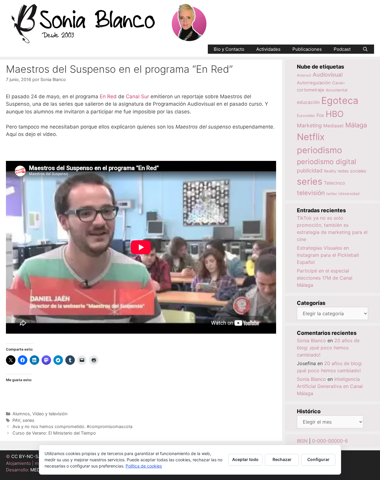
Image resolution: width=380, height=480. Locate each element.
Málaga (356, 125)
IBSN (302, 441)
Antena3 (304, 75)
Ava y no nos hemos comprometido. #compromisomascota (72, 426)
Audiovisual (328, 74)
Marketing (309, 125)
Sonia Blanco (311, 340)
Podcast (342, 49)
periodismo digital (326, 161)
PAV (16, 420)
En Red (108, 96)
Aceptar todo (245, 459)
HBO (334, 114)
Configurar (318, 459)
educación (308, 102)
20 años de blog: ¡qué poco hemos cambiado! (328, 348)
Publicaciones (307, 49)
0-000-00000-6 (330, 441)
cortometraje (310, 90)
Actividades (268, 49)
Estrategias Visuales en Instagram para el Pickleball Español (328, 255)
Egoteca (339, 100)
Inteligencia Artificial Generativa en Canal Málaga (330, 386)
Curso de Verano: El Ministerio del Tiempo (54, 432)
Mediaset (333, 126)
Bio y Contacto (229, 49)
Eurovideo (306, 115)
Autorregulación (314, 82)
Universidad (349, 193)
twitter (331, 193)
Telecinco (334, 183)
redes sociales (352, 170)
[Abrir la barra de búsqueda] (365, 49)
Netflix (311, 136)
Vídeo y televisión (49, 413)
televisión (311, 193)
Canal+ (338, 82)
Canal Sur (137, 96)
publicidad (309, 170)
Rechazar (282, 459)
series (28, 420)
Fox (320, 115)
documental (336, 90)
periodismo (319, 150)
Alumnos (21, 413)
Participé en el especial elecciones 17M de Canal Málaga (324, 278)
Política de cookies (144, 465)
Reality (330, 171)
